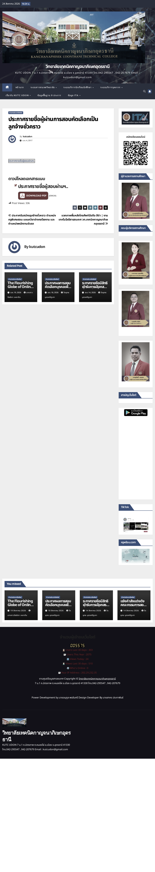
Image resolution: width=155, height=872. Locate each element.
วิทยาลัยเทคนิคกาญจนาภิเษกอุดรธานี (77, 66)
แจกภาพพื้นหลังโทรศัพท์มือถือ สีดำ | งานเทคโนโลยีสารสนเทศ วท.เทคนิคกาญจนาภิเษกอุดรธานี (83, 220)
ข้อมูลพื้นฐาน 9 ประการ (49, 95)
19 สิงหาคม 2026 (18, 610)
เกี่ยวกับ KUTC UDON (17, 95)
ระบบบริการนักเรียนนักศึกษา (77, 87)
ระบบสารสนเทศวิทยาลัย (42, 87)
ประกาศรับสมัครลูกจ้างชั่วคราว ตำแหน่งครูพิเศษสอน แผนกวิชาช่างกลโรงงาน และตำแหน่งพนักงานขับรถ (32, 220)
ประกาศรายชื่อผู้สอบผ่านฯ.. (21, 161)
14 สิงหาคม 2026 (94, 610)
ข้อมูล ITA (73, 95)
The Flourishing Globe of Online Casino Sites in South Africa (20, 288)
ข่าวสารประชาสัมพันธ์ (15, 113)
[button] (144, 91)
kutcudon (27, 136)
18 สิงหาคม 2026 (56, 610)
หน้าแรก (19, 87)
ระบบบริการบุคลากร (110, 87)
